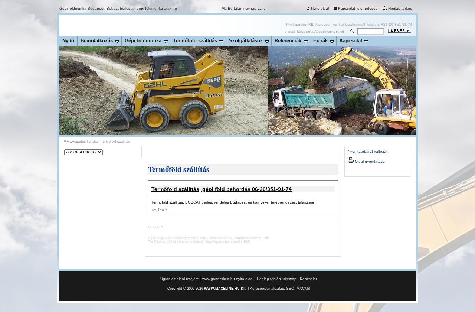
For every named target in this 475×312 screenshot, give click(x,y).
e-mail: (314, 31)
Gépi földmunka (143, 40)
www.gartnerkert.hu (82, 141)
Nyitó (68, 40)
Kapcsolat (351, 40)
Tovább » (159, 210)
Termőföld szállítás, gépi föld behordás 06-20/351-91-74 (221, 189)
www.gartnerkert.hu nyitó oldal (227, 279)
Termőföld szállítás (195, 40)
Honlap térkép (400, 8)
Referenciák (288, 40)
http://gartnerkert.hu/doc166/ (228, 242)
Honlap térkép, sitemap (277, 279)
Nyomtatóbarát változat (367, 151)
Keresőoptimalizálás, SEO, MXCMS (280, 288)
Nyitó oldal (320, 8)
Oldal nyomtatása (369, 161)
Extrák (320, 40)
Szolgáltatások (246, 40)
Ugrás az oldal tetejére (180, 279)
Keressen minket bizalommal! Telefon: (349, 24)
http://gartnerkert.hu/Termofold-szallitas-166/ (234, 238)
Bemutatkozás (97, 40)
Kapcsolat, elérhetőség (358, 8)
